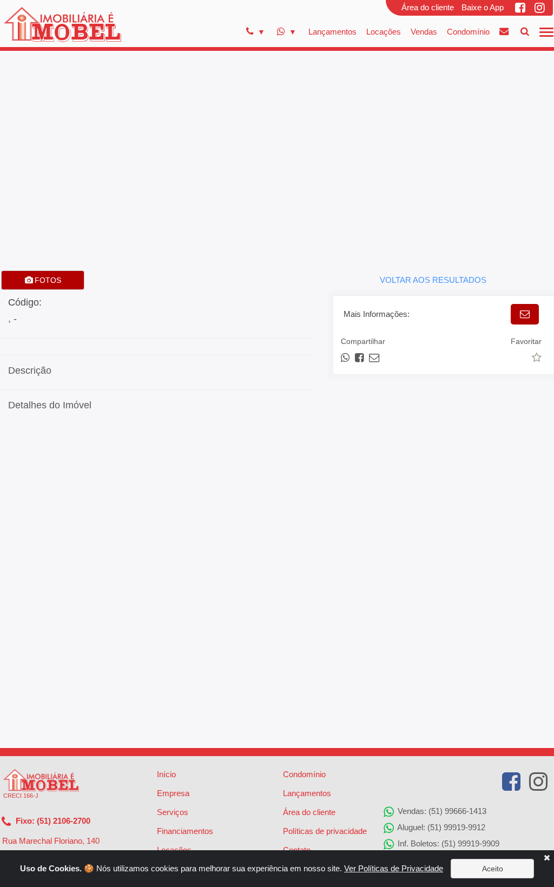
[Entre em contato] (503, 32)
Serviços (172, 812)
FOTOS (46, 280)
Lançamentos (332, 31)
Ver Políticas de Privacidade (393, 868)
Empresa (173, 793)
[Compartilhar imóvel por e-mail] (374, 357)
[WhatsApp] (286, 32)
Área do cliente (427, 7)
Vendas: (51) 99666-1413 (440, 811)
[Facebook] (521, 8)
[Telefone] (255, 32)
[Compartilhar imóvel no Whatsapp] (346, 357)
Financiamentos (185, 831)
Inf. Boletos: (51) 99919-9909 (447, 843)
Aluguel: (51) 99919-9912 (440, 827)
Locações (383, 31)
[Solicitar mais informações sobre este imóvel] (525, 314)
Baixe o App (482, 7)
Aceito (492, 868)
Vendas (424, 31)
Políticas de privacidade (325, 831)
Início (166, 774)
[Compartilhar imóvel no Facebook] (360, 357)
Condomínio (468, 31)
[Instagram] (540, 8)
